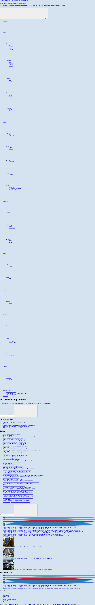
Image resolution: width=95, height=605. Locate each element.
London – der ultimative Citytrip (10, 474)
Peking (10, 266)
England (8, 212)
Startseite (5, 21)
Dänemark (8, 133)
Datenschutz (6, 451)
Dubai (10, 278)
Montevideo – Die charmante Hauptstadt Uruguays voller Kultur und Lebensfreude (22, 476)
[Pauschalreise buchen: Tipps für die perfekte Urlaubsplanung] (22, 535)
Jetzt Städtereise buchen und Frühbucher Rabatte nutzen (16, 426)
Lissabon (11, 174)
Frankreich (8, 108)
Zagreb (10, 242)
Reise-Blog (5, 396)
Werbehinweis (6, 499)
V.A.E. (7, 277)
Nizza (10, 109)
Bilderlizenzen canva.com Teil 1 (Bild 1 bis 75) (14, 439)
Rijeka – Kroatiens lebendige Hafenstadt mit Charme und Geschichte (19, 488)
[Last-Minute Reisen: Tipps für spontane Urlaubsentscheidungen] (8, 547)
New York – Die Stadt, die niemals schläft (13, 479)
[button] (4, 518)
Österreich (8, 60)
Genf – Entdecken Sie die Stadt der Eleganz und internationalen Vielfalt (20, 460)
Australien (8, 378)
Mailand (11, 95)
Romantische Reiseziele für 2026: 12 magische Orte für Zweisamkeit (19, 425)
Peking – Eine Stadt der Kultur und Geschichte (14, 486)
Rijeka (10, 240)
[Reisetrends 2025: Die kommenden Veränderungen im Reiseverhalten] (21, 532)
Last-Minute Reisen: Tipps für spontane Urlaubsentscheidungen (29, 547)
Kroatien (8, 239)
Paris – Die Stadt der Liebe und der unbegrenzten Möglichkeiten (18, 483)
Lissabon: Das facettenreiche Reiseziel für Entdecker (15, 472)
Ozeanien (5, 366)
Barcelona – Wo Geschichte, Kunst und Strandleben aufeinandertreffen (19, 436)
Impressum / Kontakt (8, 463)
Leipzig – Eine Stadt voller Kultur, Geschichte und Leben (16, 471)
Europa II (5, 122)
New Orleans (12, 339)
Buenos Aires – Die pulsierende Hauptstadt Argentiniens (16, 448)
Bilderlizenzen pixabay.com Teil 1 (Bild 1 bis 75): (14, 443)
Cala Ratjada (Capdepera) (15, 188)
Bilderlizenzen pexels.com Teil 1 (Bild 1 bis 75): (14, 442)
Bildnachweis (6, 447)
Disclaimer (5, 454)
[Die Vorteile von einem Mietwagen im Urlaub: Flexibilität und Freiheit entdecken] (8, 569)
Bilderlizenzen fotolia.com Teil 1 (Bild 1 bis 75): (14, 440)
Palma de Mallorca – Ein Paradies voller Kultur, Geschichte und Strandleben (21, 482)
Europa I (5, 32)
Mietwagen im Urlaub (11, 394)
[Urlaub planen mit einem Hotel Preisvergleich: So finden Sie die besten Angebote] (8, 558)
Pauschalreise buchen (11, 392)
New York (11, 341)
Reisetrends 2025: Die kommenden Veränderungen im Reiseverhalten (19, 427)
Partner (4, 484)
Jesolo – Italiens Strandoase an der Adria (12, 467)
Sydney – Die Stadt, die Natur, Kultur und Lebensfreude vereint (18, 494)
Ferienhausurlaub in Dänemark (53, 534)
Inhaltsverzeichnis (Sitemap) (9, 464)
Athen (10, 226)
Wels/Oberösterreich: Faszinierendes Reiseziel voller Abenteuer (18, 498)
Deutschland (9, 44)
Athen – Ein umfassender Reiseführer (12, 434)
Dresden (11, 46)
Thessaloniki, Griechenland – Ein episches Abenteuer (15, 495)
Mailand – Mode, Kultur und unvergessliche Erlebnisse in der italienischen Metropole (23, 475)
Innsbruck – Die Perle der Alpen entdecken (13, 466)
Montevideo (12, 355)
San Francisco (12, 342)
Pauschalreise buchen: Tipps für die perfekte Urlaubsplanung (56, 535)
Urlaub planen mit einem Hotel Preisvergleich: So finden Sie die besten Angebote (33, 558)
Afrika (4, 290)
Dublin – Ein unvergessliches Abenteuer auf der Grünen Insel (17, 458)
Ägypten (8, 301)
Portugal (8, 173)
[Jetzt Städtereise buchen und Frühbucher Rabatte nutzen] (30, 531)
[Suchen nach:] (7, 416)
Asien (4, 253)
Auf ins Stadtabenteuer (8, 435)
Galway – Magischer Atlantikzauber (11, 459)
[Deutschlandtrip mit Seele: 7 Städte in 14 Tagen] (28, 527)
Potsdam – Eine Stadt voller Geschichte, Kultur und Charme (17, 487)
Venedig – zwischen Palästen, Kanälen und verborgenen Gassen (18, 496)
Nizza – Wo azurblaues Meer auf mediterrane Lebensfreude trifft (18, 480)
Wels (10, 67)
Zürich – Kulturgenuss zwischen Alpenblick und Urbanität (16, 502)
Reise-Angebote (7, 390)
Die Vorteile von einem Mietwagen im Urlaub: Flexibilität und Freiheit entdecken (33, 569)
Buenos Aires (12, 327)
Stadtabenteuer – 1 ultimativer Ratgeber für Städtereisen (13, 3)
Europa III (5, 201)
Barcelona (11, 187)
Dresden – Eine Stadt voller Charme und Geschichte (15, 455)
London (11, 214)
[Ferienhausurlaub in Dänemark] (24, 534)
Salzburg (11, 64)
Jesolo (10, 94)
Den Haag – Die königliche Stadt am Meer (13, 452)
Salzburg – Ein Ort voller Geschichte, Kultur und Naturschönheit (18, 490)
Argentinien (9, 325)
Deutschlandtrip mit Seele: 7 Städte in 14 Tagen (14, 422)
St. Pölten (11, 66)
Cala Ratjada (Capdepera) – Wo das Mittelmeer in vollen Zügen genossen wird (21, 450)
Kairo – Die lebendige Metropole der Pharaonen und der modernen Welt (20, 468)
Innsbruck (11, 63)
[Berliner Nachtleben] (22, 528)
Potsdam (11, 49)
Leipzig (10, 48)
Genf (10, 80)
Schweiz (8, 78)
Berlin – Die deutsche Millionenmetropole (13, 438)
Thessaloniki (12, 228)
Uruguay (8, 353)
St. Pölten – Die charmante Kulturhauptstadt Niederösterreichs (17, 492)
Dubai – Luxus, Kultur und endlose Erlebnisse (14, 456)
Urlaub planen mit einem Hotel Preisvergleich (16, 393)
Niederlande (9, 160)
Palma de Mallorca (13, 189)
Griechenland (9, 225)
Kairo (10, 303)
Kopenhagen (12, 135)
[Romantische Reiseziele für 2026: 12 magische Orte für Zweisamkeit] (25, 530)
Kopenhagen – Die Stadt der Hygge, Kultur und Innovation (17, 470)
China (7, 264)
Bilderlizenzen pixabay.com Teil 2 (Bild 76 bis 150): (15, 444)
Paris (10, 110)
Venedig (11, 96)
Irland (7, 146)
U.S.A (7, 338)
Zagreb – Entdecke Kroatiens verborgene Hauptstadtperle (16, 500)
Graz (10, 62)
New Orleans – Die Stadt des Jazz (11, 478)
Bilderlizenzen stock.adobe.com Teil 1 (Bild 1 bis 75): (15, 446)
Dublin (10, 147)
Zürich (10, 81)
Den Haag (11, 161)
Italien (7, 92)
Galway (11, 149)
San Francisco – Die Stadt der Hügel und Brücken (14, 491)
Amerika (5, 314)
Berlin (10, 45)
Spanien (8, 185)
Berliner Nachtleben (7, 423)
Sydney (10, 379)
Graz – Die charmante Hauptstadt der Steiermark (14, 462)
